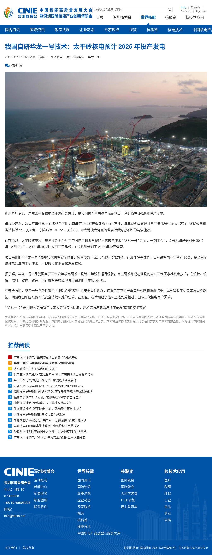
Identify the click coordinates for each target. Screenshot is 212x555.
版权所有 (28, 548)
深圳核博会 (122, 17)
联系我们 (40, 507)
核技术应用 (195, 17)
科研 (167, 487)
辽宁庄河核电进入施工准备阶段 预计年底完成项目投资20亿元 (53, 374)
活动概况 (40, 480)
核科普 (152, 30)
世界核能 (148, 17)
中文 (183, 7)
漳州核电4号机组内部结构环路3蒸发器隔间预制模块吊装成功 (53, 391)
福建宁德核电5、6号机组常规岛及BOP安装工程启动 (47, 397)
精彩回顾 (40, 500)
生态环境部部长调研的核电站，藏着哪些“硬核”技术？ (48, 409)
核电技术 (175, 30)
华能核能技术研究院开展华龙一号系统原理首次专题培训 (50, 420)
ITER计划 (128, 500)
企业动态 (87, 30)
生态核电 (57, 57)
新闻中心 (40, 487)
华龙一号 (94, 57)
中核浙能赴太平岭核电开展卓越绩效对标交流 (43, 403)
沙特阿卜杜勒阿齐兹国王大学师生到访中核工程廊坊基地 (50, 431)
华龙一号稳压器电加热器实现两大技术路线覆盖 (44, 363)
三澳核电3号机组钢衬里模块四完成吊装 (39, 414)
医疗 (167, 480)
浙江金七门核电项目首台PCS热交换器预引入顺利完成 (48, 386)
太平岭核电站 (75, 57)
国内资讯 (12, 30)
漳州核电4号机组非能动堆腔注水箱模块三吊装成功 (46, 426)
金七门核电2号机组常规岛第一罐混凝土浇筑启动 (45, 380)
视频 (133, 30)
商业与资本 (129, 507)
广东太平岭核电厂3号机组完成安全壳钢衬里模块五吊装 (49, 437)
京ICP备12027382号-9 (193, 548)
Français (186, 11)
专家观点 (111, 30)
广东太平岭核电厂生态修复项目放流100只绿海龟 (45, 357)
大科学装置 (129, 494)
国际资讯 (37, 30)
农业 (167, 513)
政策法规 (62, 30)
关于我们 (11, 548)
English (195, 7)
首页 (100, 17)
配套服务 (40, 494)
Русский (201, 11)
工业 (167, 500)
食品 (167, 507)
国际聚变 (127, 487)
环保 (167, 494)
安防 (167, 520)
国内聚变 (127, 480)
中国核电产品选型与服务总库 (98, 533)
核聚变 (170, 17)
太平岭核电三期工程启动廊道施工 (35, 369)
